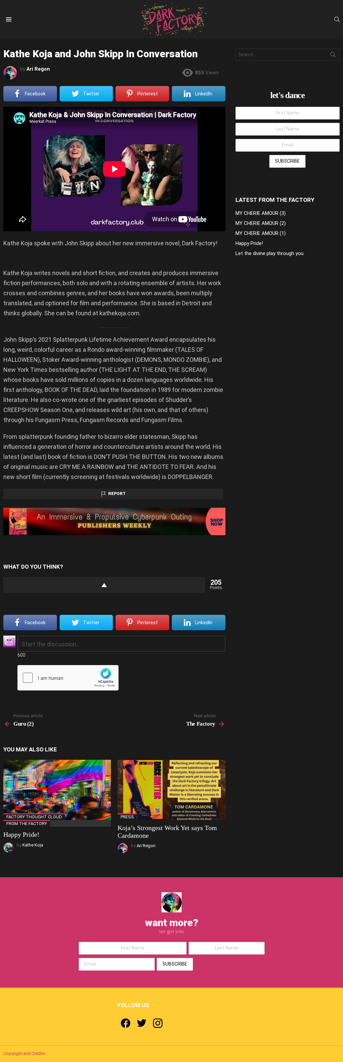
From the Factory (26, 823)
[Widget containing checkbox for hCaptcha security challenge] (68, 677)
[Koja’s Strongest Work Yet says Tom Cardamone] (171, 790)
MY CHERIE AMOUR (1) (260, 233)
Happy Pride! (21, 834)
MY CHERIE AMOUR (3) (260, 213)
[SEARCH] (337, 19)
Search (333, 56)
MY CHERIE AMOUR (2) (260, 223)
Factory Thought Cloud (34, 816)
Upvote (104, 585)
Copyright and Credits (24, 1053)
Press (127, 816)
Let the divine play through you (269, 253)
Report (117, 493)
